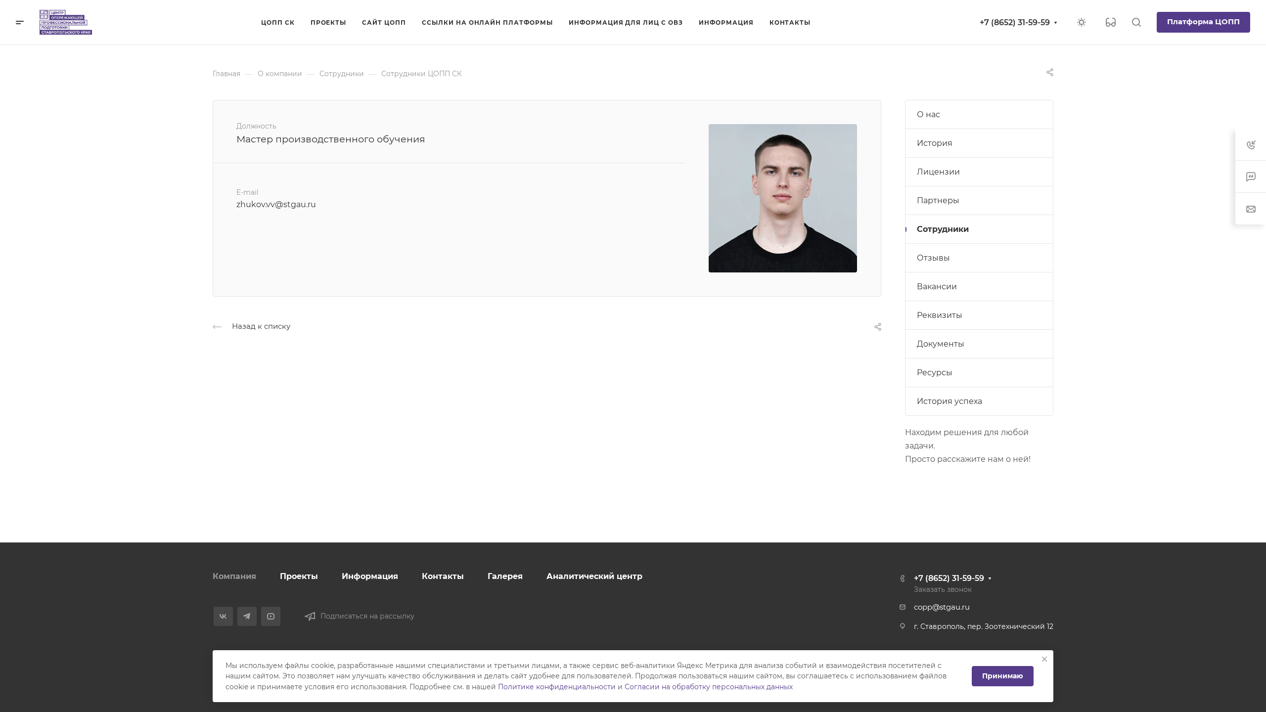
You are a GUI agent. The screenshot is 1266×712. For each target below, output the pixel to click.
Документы (940, 344)
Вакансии (937, 286)
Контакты (443, 576)
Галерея (505, 576)
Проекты (299, 576)
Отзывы (933, 258)
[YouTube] (270, 616)
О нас (928, 114)
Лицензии (938, 172)
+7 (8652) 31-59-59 (1015, 22)
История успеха (949, 401)
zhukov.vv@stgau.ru (276, 204)
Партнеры (938, 200)
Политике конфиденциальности (557, 687)
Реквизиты (939, 315)
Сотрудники (943, 229)
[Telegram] (247, 616)
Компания (234, 576)
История (934, 143)
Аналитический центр (594, 576)
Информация (370, 576)
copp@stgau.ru (942, 607)
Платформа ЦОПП (1203, 21)
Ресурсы (934, 372)
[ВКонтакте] (223, 616)
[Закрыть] (1044, 659)
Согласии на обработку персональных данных (709, 687)
